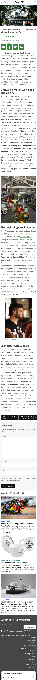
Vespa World (10, 36)
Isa (18, 40)
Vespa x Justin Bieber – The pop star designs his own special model (17, 603)
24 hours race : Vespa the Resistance (17, 523)
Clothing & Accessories (28, 648)
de (1, 2)
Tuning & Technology (28, 646)
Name (3, 462)
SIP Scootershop (26, 237)
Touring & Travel (30, 654)
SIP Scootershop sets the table (14, 563)
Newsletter (32, 659)
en (5, 2)
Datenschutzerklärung (17, 631)
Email (3, 470)
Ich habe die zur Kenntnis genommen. (18, 631)
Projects (33, 651)
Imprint (33, 662)
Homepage (32, 637)
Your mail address (6, 624)
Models (33, 643)
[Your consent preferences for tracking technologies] (34, 677)
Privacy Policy (31, 665)
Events (33, 656)
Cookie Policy (31, 667)
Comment (5, 436)
